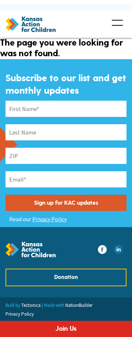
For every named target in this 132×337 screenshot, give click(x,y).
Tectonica (31, 305)
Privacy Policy (49, 219)
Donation (66, 277)
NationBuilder (78, 305)
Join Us (66, 329)
